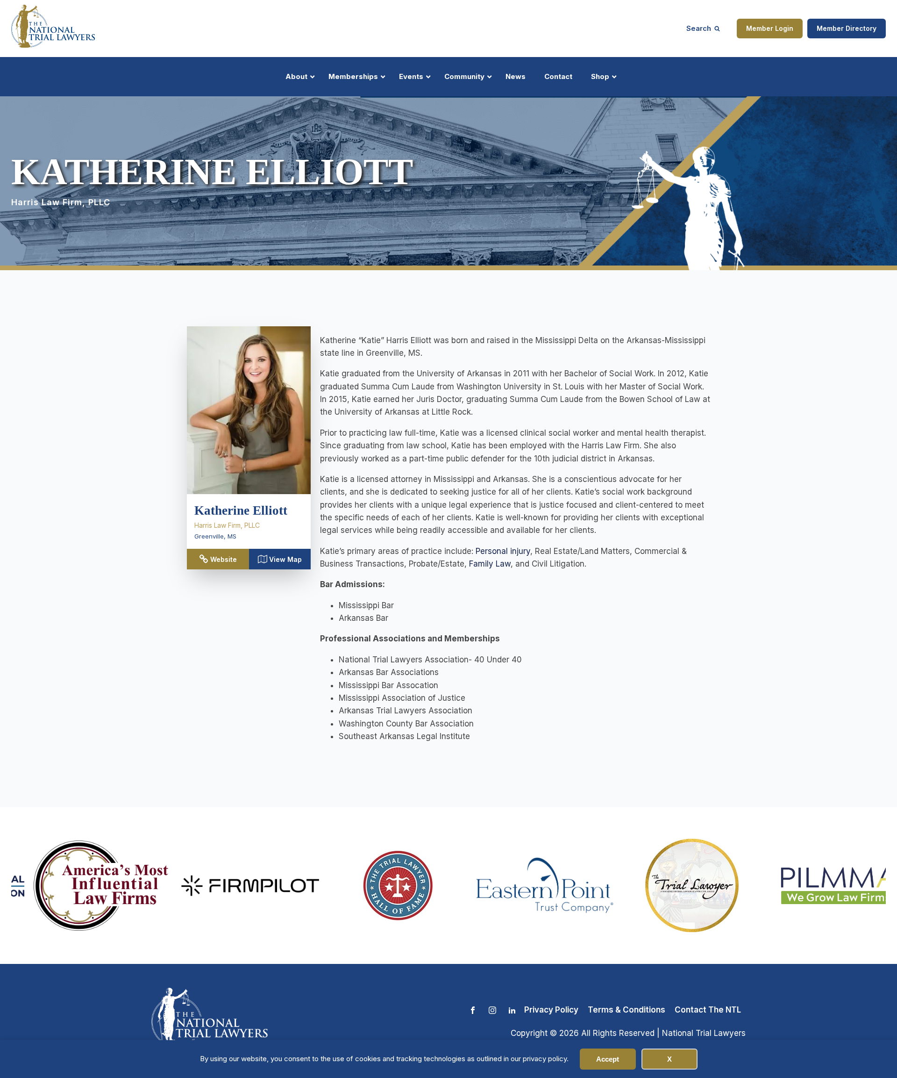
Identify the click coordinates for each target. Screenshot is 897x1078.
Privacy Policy (551, 1009)
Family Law (490, 563)
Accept (607, 1059)
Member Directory (846, 28)
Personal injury (503, 551)
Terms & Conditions (626, 1009)
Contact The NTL (708, 1009)
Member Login (769, 28)
